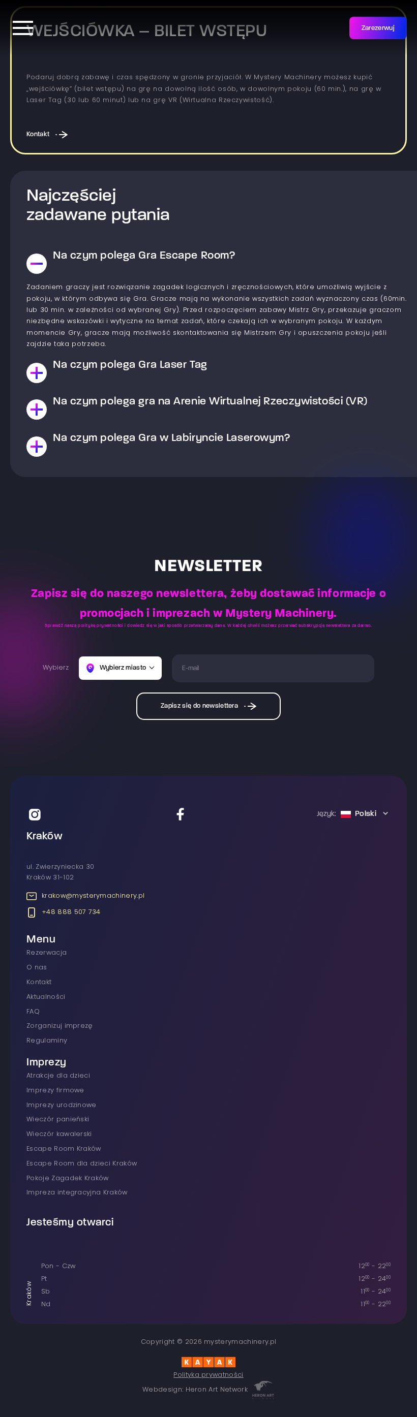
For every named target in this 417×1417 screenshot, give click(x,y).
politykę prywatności (101, 626)
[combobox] (354, 814)
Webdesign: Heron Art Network (195, 1390)
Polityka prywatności (208, 1375)
